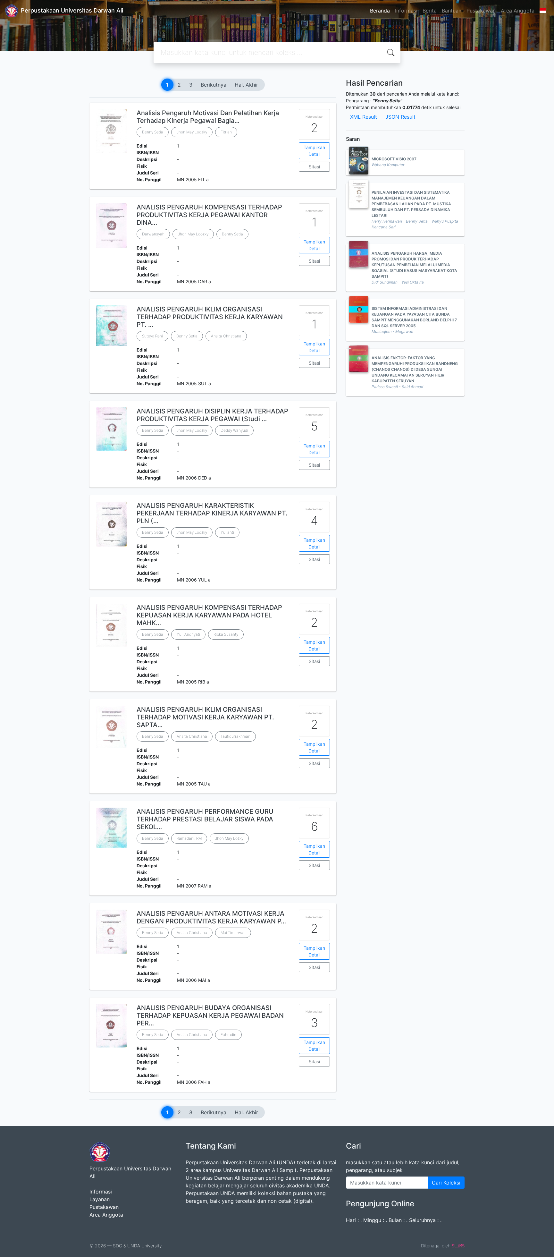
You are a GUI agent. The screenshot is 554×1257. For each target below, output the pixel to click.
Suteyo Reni (152, 336)
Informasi (406, 10)
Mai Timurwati (233, 932)
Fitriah (226, 132)
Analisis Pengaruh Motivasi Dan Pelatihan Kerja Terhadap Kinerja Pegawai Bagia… (208, 116)
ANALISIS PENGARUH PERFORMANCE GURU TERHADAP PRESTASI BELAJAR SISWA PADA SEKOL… (205, 819)
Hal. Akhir (246, 84)
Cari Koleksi (446, 1182)
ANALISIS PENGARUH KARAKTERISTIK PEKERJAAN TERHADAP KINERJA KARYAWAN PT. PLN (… (212, 513)
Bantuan (451, 10)
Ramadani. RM (189, 838)
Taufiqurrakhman (235, 736)
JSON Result (400, 117)
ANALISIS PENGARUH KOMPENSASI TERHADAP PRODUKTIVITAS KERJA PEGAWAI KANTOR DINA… (209, 214)
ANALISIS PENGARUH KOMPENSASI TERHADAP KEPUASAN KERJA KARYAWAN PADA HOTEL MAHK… (209, 615)
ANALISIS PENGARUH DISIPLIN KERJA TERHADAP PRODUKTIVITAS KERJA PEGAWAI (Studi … (212, 415)
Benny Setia (152, 132)
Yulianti (227, 532)
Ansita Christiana (226, 336)
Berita (430, 10)
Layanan (99, 1199)
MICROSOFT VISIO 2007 (394, 159)
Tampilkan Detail (314, 151)
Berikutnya (213, 84)
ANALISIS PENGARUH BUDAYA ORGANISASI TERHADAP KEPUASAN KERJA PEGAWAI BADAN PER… (210, 1015)
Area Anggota (517, 10)
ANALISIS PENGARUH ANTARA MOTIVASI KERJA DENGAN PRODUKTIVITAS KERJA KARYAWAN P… (211, 917)
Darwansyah (153, 234)
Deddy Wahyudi (234, 430)
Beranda (380, 10)
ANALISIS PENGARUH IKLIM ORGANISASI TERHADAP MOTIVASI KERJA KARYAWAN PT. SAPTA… (205, 717)
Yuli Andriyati (188, 634)
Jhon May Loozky (192, 132)
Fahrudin (228, 1034)
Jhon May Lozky (229, 838)
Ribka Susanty (226, 634)
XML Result (363, 117)
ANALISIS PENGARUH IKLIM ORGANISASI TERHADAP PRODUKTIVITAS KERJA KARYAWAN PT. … (210, 316)
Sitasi (314, 166)
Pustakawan (481, 10)
